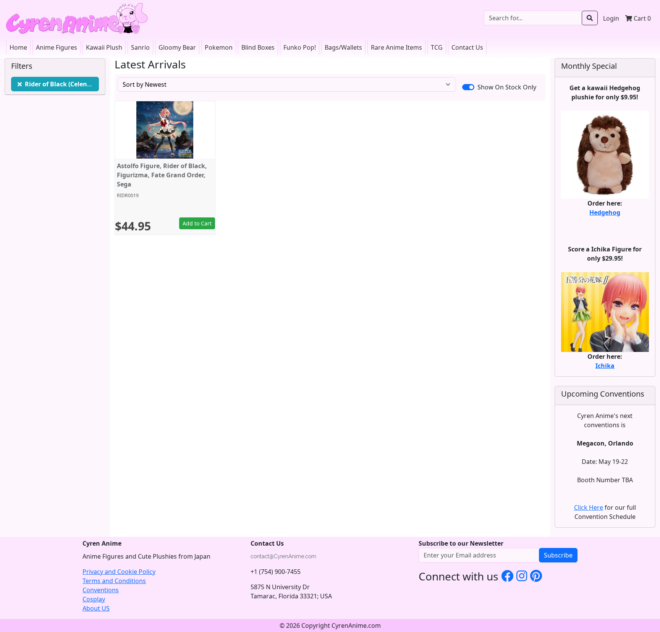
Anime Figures (56, 47)
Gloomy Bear (177, 47)
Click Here (588, 507)
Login (611, 18)
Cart (641, 18)
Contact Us (467, 47)
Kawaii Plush (104, 47)
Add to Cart (197, 223)
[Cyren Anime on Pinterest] (536, 575)
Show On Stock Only (506, 87)
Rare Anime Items (396, 47)
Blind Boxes (258, 47)
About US (96, 608)
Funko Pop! (299, 47)
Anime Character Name (62, 84)
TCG (437, 47)
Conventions (100, 590)
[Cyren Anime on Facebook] (507, 575)
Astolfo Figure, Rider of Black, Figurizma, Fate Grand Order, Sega (162, 175)
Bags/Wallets (343, 47)
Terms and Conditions (114, 581)
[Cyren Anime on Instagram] (521, 575)
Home (18, 47)
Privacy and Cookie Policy (118, 571)
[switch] (468, 87)
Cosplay (93, 599)
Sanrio (140, 47)
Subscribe (558, 555)
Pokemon (219, 47)
